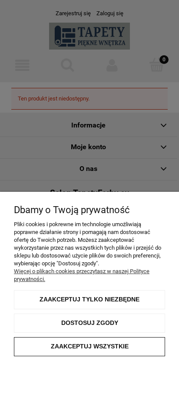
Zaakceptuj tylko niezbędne (89, 299)
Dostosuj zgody (89, 322)
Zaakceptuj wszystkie (90, 346)
